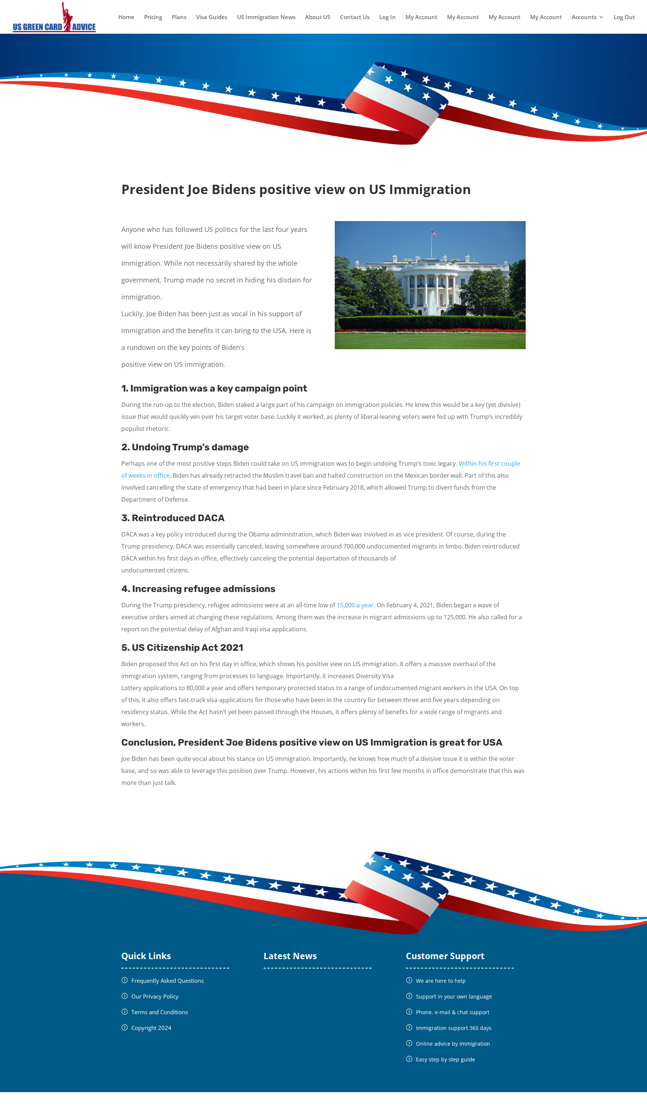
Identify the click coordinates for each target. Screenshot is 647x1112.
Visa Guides (211, 17)
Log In (387, 17)
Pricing (153, 17)
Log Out (624, 17)
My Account (421, 17)
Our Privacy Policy (155, 996)
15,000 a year (355, 605)
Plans (179, 17)
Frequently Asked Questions (167, 980)
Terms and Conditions (159, 1012)
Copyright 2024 (151, 1027)
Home (126, 17)
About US (317, 17)
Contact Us (355, 17)
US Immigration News (266, 17)
